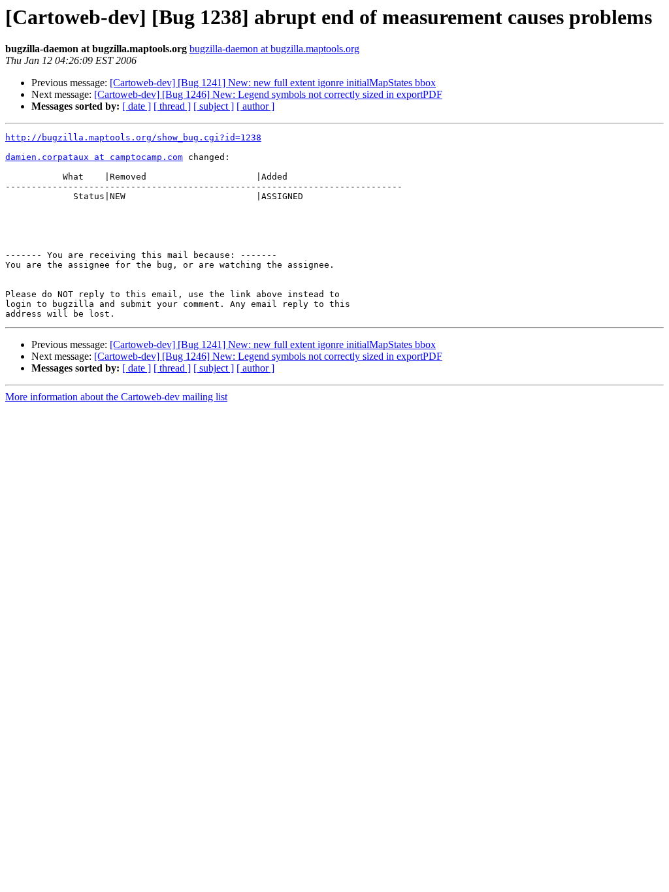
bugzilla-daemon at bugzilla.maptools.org (274, 48)
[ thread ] (172, 106)
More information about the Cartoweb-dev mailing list (116, 396)
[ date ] (136, 106)
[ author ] (255, 106)
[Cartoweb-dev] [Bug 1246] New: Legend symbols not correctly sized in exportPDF (268, 94)
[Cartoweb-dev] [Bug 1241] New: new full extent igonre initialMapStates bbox (273, 82)
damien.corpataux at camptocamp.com (94, 157)
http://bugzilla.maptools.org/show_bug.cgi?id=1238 (133, 137)
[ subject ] (213, 106)
